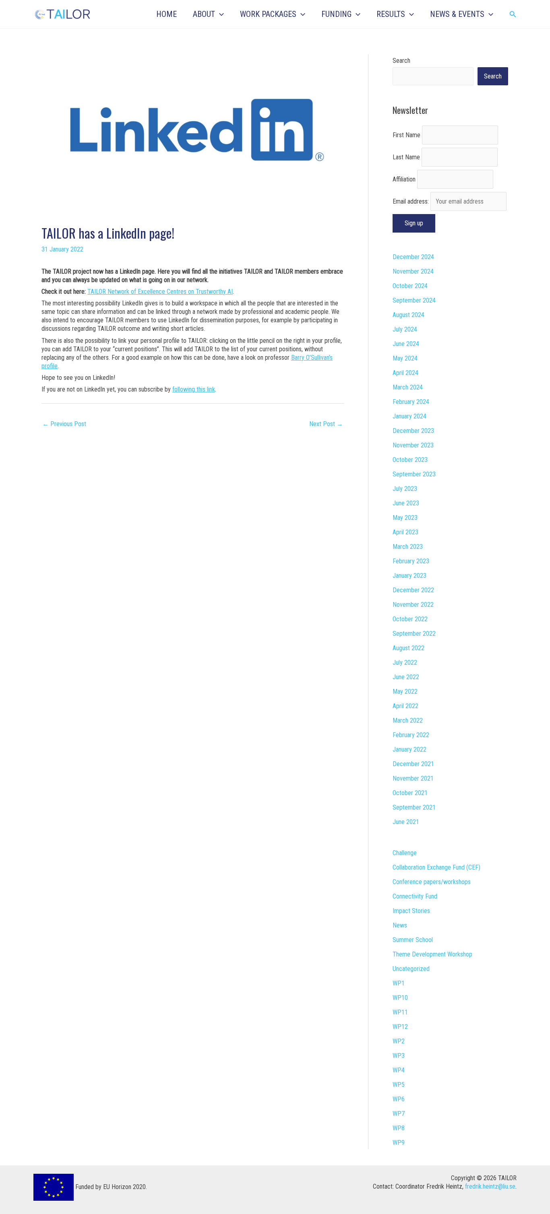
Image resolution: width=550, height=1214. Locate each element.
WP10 (400, 998)
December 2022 (413, 590)
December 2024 (413, 257)
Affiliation (404, 179)
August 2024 (408, 315)
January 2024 (409, 416)
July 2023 (405, 489)
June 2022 (406, 677)
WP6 (399, 1099)
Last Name (406, 157)
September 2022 (414, 633)
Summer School (413, 940)
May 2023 (405, 517)
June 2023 (406, 503)
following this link (193, 389)
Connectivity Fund (415, 896)
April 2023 (405, 532)
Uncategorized (411, 969)
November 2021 (413, 778)
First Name (406, 135)
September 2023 (414, 474)
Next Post (326, 424)
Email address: (411, 201)
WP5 (399, 1084)
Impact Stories (411, 911)
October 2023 (410, 460)
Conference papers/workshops (432, 882)
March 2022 (408, 720)
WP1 (399, 983)
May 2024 (405, 358)
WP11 (400, 1012)
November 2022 (413, 604)
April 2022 (405, 706)
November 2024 (413, 271)
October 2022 (410, 619)
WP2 (399, 1041)
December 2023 (413, 431)
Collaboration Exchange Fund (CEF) (436, 867)
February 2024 (411, 402)
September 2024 (414, 300)
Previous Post (64, 424)
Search (401, 60)
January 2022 (409, 749)
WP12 (400, 1027)
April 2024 (405, 373)
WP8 (399, 1128)
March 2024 (408, 387)
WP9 (399, 1142)
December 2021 (413, 764)
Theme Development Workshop (432, 954)
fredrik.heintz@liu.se (490, 1186)
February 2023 (411, 561)
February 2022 (411, 735)
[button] (219, 14)
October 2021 (410, 793)
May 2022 (405, 691)
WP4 (399, 1070)
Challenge (405, 853)
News (400, 925)
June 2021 (406, 822)
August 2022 (408, 648)
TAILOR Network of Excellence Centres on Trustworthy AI (160, 291)
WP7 (399, 1113)
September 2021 (414, 807)
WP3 (399, 1055)
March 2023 (408, 546)
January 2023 (409, 575)
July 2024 (405, 329)
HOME (166, 14)
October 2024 (410, 286)
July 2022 (405, 662)
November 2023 (413, 445)
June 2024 (406, 344)
